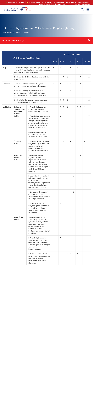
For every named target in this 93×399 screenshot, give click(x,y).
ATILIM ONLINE (50, 2)
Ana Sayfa (7, 32)
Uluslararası (61, 2)
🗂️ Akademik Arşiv (38, 2)
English (87, 4)
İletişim (78, 4)
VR (72, 4)
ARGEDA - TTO (72, 2)
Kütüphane (58, 4)
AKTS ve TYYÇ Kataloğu (21, 32)
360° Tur (67, 4)
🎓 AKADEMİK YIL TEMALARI (21, 2)
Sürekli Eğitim (83, 2)
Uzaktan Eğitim (47, 4)
